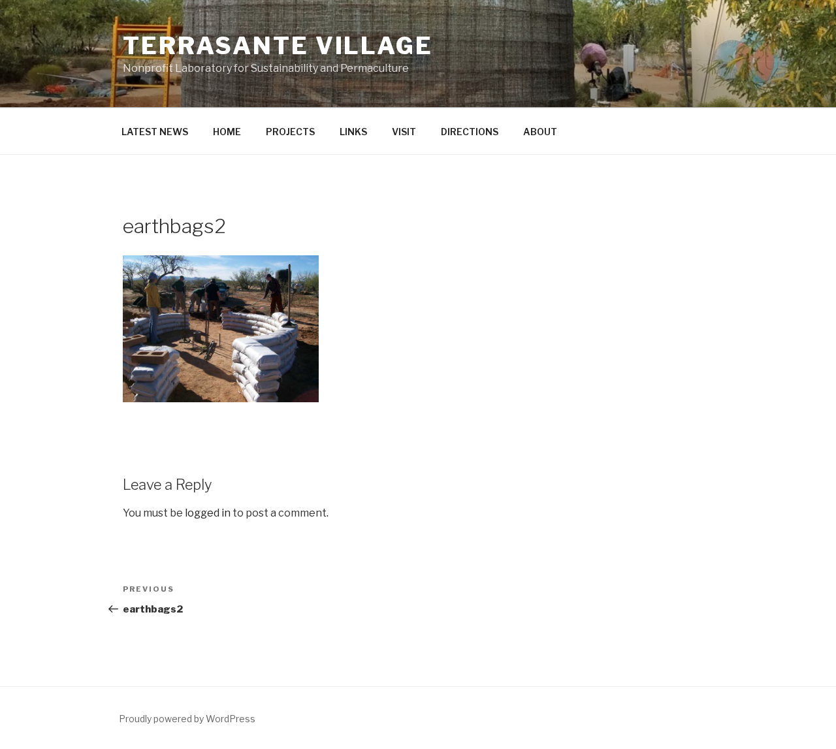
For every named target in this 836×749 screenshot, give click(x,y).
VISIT (404, 131)
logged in (208, 513)
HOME (227, 131)
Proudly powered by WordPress (187, 718)
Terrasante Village (278, 45)
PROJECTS (290, 131)
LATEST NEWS (154, 131)
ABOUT (540, 131)
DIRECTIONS (469, 131)
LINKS (353, 131)
